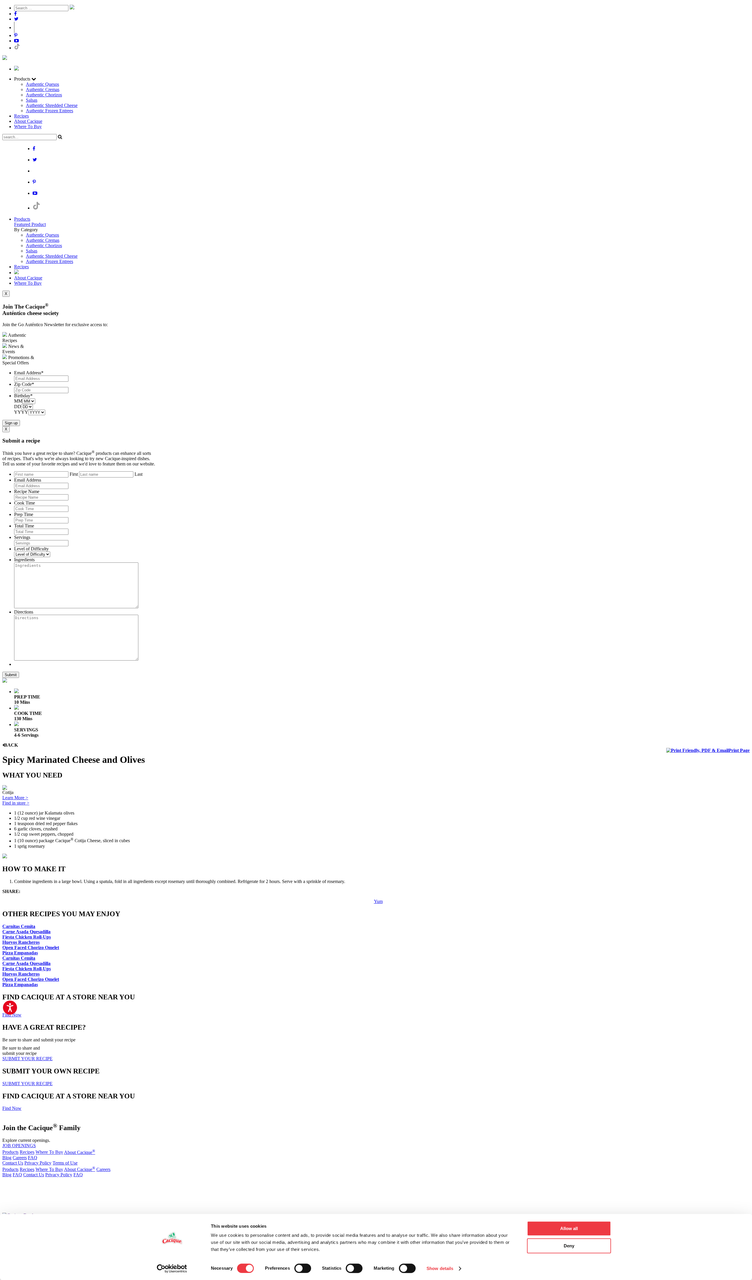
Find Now (11, 1014)
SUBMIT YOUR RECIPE (27, 1058)
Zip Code (24, 384)
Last (138, 474)
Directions (23, 611)
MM (18, 400)
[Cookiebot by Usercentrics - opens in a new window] (172, 1268)
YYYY (21, 412)
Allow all (569, 1228)
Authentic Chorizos (44, 94)
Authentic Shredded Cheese (52, 105)
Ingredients (24, 559)
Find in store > (15, 802)
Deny (569, 1245)
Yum (378, 901)
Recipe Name (26, 491)
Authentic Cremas (42, 89)
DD (17, 406)
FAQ (32, 1157)
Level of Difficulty (31, 548)
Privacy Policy (37, 1162)
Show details (440, 1268)
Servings (22, 537)
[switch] (302, 1268)
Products (22, 219)
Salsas (31, 100)
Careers (20, 1157)
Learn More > (15, 797)
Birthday (23, 395)
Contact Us (12, 1162)
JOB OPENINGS (19, 1145)
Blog (6, 1157)
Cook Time (24, 502)
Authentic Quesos (42, 84)
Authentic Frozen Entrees (49, 110)
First (74, 474)
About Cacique (28, 121)
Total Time (24, 525)
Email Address (28, 372)
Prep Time (23, 514)
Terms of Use (65, 1162)
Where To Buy (28, 126)
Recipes (21, 115)
